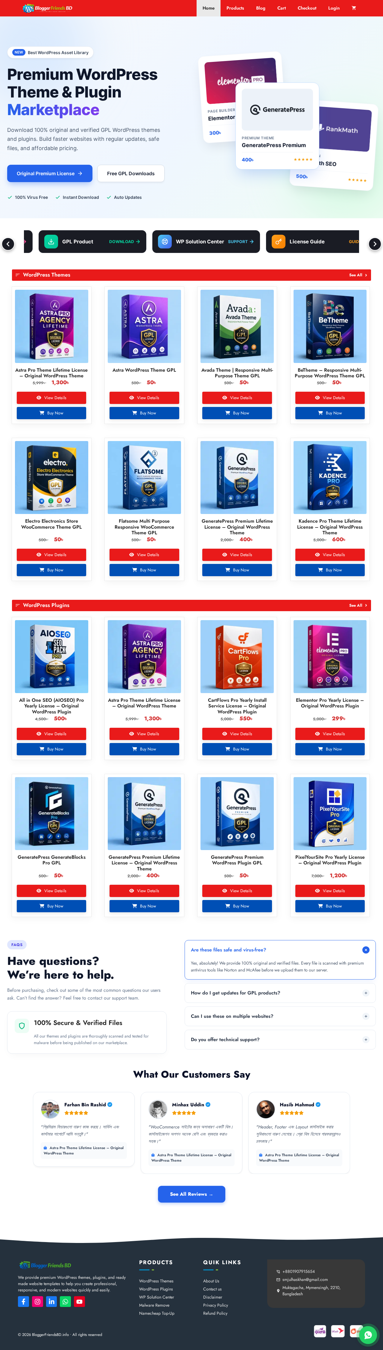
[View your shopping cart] (354, 8)
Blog (260, 8)
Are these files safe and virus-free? (228, 949)
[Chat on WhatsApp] (368, 1335)
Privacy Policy (215, 1305)
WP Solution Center (156, 1297)
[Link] (23, 1301)
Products (235, 8)
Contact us (212, 1289)
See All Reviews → (191, 1194)
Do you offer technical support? (225, 1039)
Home (209, 8)
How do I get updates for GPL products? (235, 992)
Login (334, 8)
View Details (54, 398)
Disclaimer (212, 1297)
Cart (281, 8)
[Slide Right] (375, 244)
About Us (211, 1281)
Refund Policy (215, 1313)
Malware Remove (154, 1305)
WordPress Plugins (156, 1289)
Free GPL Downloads (131, 173)
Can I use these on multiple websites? (232, 1016)
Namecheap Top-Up (156, 1313)
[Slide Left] (8, 244)
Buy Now (54, 413)
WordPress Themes (156, 1281)
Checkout (307, 8)
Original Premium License (46, 173)
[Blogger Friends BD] (47, 8)
